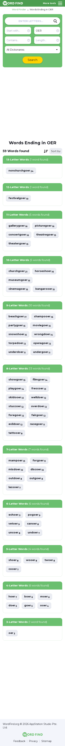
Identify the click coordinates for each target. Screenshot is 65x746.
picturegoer (44, 226)
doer (12, 605)
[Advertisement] (32, 103)
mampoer (16, 460)
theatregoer (46, 235)
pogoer (34, 515)
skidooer (16, 397)
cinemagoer (18, 289)
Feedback (19, 741)
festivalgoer (18, 198)
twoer (50, 560)
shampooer (43, 316)
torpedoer (17, 343)
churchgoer (17, 271)
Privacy (33, 741)
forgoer (39, 460)
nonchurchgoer (20, 171)
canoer (33, 524)
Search (32, 60)
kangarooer (45, 289)
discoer (37, 469)
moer (45, 596)
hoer (12, 596)
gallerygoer (17, 226)
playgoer (16, 388)
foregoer (16, 415)
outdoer (15, 478)
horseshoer (44, 271)
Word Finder (19, 9)
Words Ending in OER (41, 9)
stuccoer (16, 406)
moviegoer (42, 325)
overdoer (39, 406)
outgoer (36, 478)
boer (28, 596)
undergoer (41, 352)
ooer (44, 605)
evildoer (15, 424)
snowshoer (17, 334)
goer (28, 605)
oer (11, 633)
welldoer (38, 397)
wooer (31, 560)
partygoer (16, 325)
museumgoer (19, 280)
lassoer (14, 487)
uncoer (14, 532)
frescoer (38, 388)
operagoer (42, 343)
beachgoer (17, 316)
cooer (13, 569)
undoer (34, 532)
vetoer (14, 524)
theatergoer (18, 243)
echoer (14, 515)
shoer (13, 560)
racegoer (37, 424)
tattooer (15, 433)
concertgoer (18, 235)
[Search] (55, 21)
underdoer (17, 352)
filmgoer (40, 379)
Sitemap (46, 741)
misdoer (15, 469)
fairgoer (38, 415)
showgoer (16, 379)
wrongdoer (43, 334)
